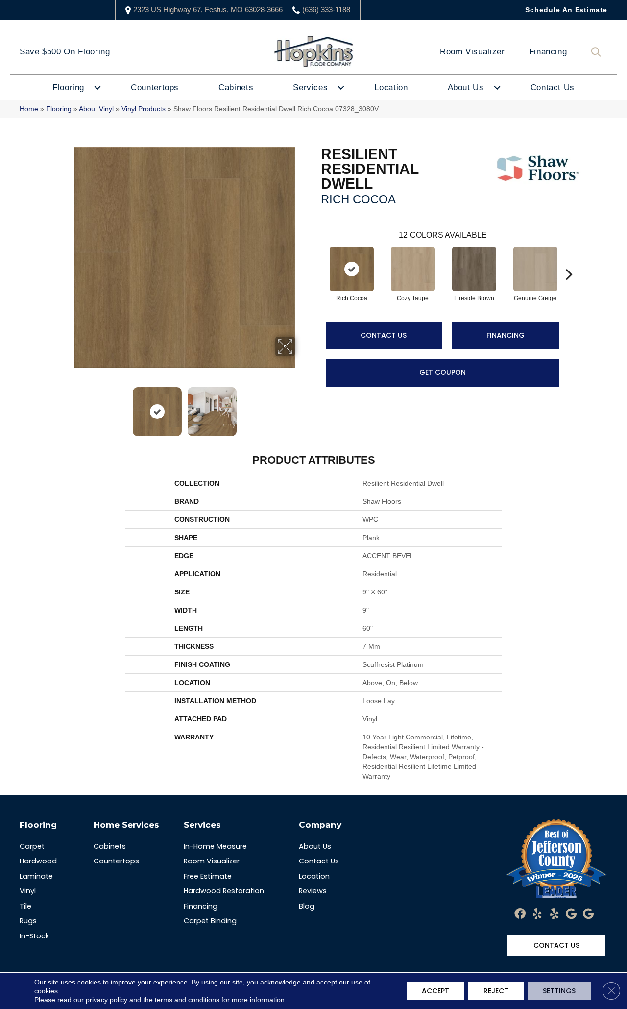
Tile (25, 906)
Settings (559, 991)
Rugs (28, 921)
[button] (598, 52)
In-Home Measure (215, 846)
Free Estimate (208, 876)
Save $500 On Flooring (65, 51)
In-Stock (34, 936)
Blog (306, 906)
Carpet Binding (210, 921)
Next (301, 407)
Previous (67, 407)
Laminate (36, 876)
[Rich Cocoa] (351, 269)
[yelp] (537, 914)
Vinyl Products (143, 109)
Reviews (313, 891)
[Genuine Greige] (535, 269)
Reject (495, 991)
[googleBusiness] (571, 914)
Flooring (68, 87)
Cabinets (235, 87)
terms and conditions (187, 1000)
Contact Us (553, 87)
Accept (435, 991)
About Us (466, 87)
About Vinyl (96, 109)
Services (310, 87)
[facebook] (520, 914)
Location (391, 87)
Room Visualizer (472, 51)
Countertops (155, 87)
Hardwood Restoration (224, 891)
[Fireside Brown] (474, 269)
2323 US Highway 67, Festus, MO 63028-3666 (208, 9)
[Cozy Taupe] (412, 269)
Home (29, 109)
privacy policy (106, 1000)
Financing (548, 51)
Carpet (32, 846)
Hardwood (38, 861)
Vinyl (28, 891)
